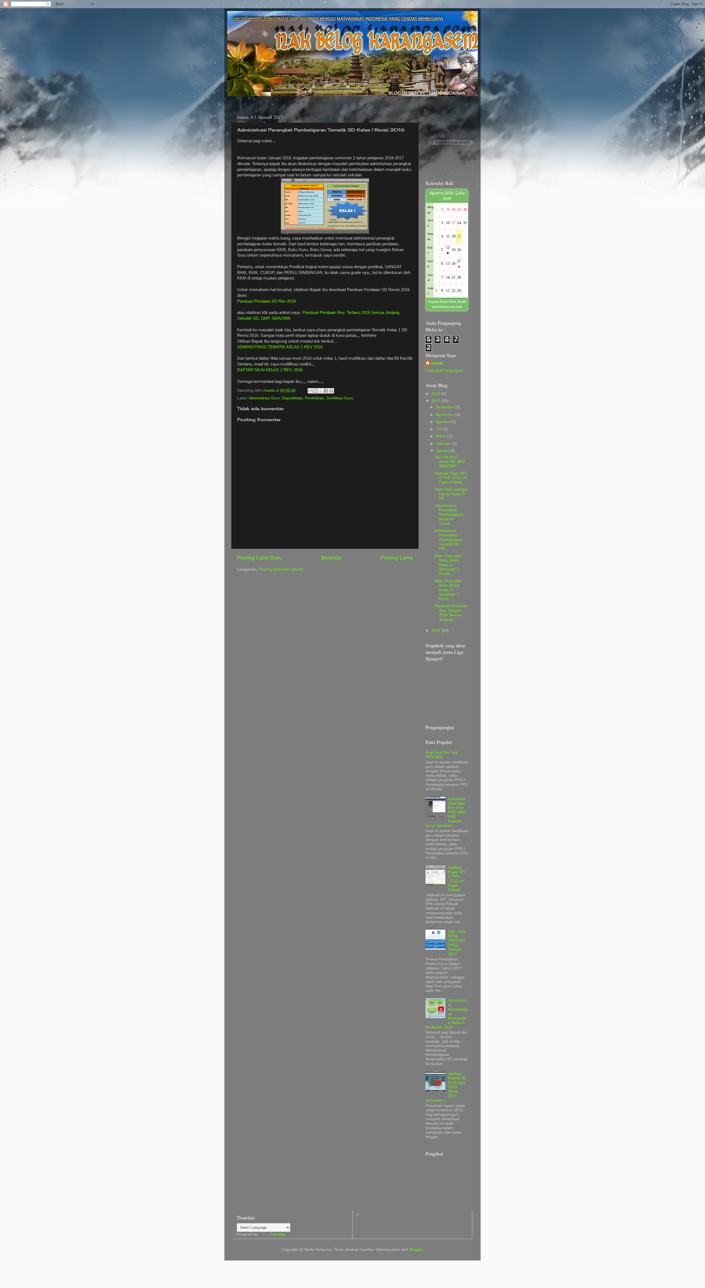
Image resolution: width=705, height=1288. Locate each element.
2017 (436, 401)
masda (437, 363)
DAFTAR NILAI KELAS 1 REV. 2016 (270, 370)
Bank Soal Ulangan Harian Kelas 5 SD (451, 493)
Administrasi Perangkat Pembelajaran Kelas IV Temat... (449, 515)
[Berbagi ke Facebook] (326, 391)
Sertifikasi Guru (339, 398)
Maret (441, 436)
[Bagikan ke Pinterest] (331, 391)
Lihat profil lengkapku (444, 371)
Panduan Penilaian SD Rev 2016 (266, 301)
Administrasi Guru (264, 398)
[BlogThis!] (315, 391)
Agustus (443, 422)
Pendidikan (314, 398)
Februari (444, 444)
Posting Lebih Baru (259, 558)
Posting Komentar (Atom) (281, 569)
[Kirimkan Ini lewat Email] (310, 391)
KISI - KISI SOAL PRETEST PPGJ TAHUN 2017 (457, 943)
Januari (443, 451)
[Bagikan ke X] (321, 391)
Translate (278, 1234)
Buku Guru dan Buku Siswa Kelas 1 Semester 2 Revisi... (448, 565)
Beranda (331, 558)
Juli (439, 429)
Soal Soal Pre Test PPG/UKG (441, 755)
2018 (436, 394)
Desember (445, 407)
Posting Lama (396, 558)
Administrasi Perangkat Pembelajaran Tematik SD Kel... (449, 540)
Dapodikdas (292, 398)
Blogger (416, 1249)
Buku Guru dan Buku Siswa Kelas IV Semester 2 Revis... (448, 590)
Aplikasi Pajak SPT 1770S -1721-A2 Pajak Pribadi (451, 477)
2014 (436, 630)
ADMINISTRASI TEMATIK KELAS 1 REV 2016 (279, 347)
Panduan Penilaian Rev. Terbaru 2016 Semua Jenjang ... (451, 613)
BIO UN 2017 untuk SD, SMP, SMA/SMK (450, 461)
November (445, 415)
